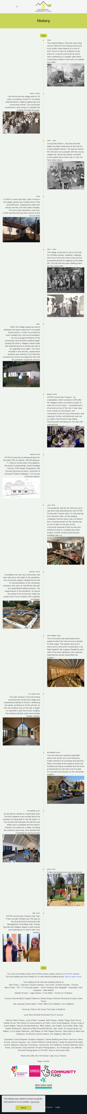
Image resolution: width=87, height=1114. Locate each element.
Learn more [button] (34, 1102)
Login (57, 1107)
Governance (47, 1107)
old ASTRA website (71, 974)
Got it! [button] (23, 1108)
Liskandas (33, 471)
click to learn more (73, 976)
